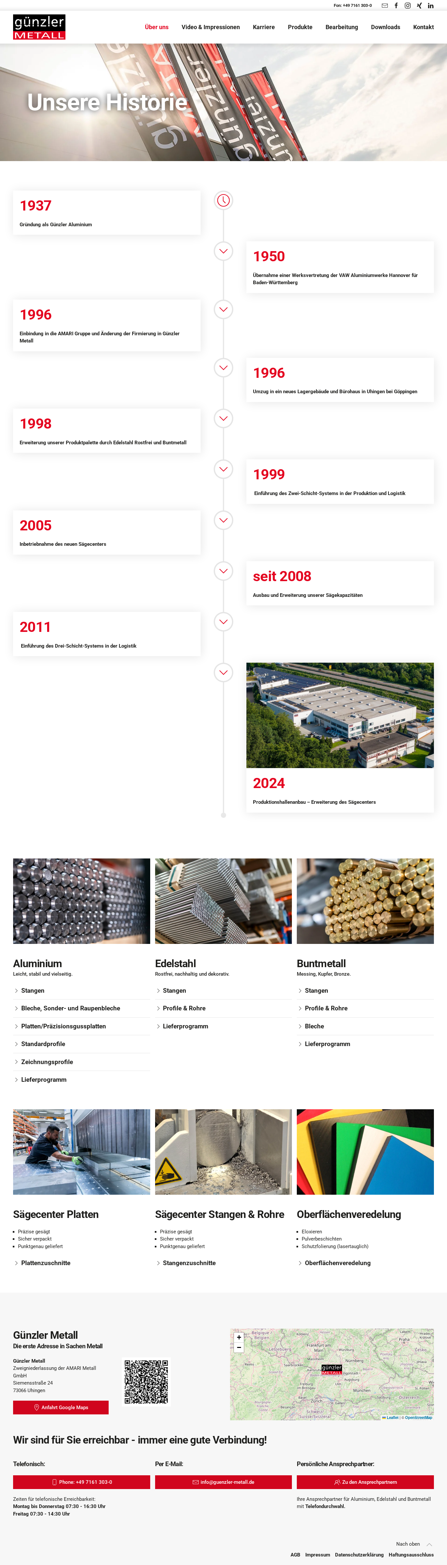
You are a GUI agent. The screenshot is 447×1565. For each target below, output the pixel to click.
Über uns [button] (157, 27)
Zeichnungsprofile (47, 1062)
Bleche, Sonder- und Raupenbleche (70, 1008)
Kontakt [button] (423, 27)
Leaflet (392, 1417)
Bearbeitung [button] (342, 27)
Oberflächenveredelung (338, 1263)
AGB (295, 1555)
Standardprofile (43, 1044)
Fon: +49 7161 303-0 (353, 5)
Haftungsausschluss (411, 1555)
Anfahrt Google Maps (65, 1407)
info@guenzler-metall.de (227, 1482)
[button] (331, 1369)
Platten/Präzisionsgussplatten (63, 1026)
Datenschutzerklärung (359, 1555)
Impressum (317, 1555)
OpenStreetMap (418, 1417)
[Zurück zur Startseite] (39, 27)
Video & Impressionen (211, 27)
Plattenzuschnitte (45, 1263)
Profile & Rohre (184, 1008)
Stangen (33, 990)
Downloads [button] (385, 27)
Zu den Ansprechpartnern (369, 1482)
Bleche (314, 1026)
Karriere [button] (264, 27)
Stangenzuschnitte (189, 1263)
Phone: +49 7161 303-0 (85, 1482)
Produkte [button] (300, 27)
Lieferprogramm (43, 1079)
